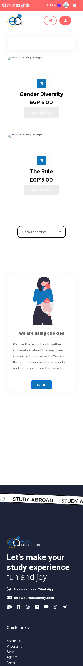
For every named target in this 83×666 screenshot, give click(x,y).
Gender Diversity (42, 93)
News (11, 662)
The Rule (41, 171)
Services (13, 652)
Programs (14, 646)
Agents (12, 657)
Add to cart (41, 83)
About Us (14, 641)
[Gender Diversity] (42, 58)
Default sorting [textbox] (34, 232)
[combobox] (41, 232)
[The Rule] (42, 136)
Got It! (41, 384)
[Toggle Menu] (75, 5)
